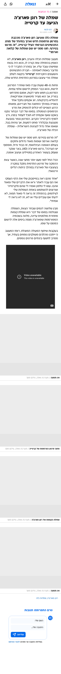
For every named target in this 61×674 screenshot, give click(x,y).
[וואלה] (30, 4)
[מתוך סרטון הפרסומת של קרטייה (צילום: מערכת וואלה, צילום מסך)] (30, 418)
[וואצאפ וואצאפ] (11, 4)
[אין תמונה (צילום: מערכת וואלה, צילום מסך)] (30, 347)
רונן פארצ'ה (52, 598)
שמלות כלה (41, 598)
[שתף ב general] (5, 4)
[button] (48, 4)
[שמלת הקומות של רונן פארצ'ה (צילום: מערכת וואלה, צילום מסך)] (30, 489)
